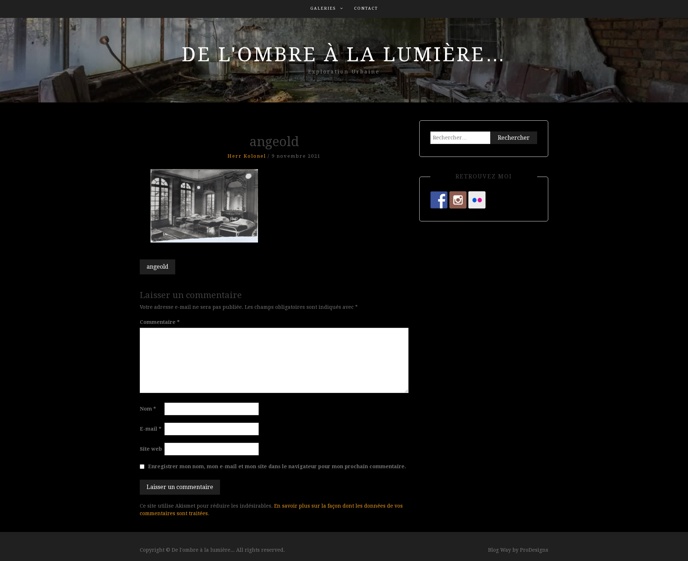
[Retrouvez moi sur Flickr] (477, 199)
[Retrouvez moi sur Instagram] (458, 199)
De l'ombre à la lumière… (344, 54)
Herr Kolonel (247, 156)
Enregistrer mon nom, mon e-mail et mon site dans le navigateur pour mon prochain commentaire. (277, 466)
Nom (148, 409)
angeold (157, 266)
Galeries (323, 8)
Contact (366, 8)
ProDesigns (534, 550)
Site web (151, 449)
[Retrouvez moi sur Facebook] (439, 199)
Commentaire (160, 322)
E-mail (150, 429)
